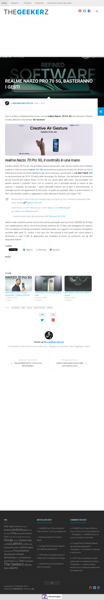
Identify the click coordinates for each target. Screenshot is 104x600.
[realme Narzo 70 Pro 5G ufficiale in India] (48, 283)
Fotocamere (21, 537)
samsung (9, 557)
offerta (17, 548)
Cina (13, 533)
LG (23, 544)
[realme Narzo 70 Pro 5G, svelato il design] (78, 283)
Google (8, 540)
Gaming (27, 537)
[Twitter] (84, 11)
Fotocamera (12, 537)
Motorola (7, 548)
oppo (30, 547)
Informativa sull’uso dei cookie (59, 3)
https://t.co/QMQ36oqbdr (59, 207)
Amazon (8, 530)
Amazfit (24, 526)
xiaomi (13, 567)
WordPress (18, 589)
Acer (6, 526)
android (17, 529)
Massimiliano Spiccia (23, 103)
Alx (33, 589)
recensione (9, 554)
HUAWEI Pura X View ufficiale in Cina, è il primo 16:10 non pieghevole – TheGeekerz (84, 531)
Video (6, 568)
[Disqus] (49, 407)
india (23, 308)
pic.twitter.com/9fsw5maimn (24, 211)
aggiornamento (15, 526)
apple (25, 530)
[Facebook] (89, 11)
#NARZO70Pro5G (34, 202)
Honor (15, 540)
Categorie (14, 3)
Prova (17, 550)
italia (8, 544)
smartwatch (9, 561)
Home (4, 3)
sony (16, 561)
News (12, 548)
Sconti (17, 558)
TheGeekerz (28, 561)
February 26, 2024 (57, 216)
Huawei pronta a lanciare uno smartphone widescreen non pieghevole (85, 567)
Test (21, 560)
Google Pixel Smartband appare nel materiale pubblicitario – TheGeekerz (84, 546)
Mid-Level (28, 544)
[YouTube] (79, 11)
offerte (23, 547)
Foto (6, 536)
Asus (30, 530)
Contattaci (39, 3)
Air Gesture (15, 308)
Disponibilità (20, 533)
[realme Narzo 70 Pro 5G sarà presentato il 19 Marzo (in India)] (18, 283)
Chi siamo (28, 3)
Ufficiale (28, 565)
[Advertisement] (52, 36)
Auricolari (7, 533)
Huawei (23, 540)
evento (28, 533)
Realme (49, 308)
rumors (20, 554)
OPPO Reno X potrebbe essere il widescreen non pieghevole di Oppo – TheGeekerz (85, 561)
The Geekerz (14, 564)
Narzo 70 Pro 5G (39, 308)
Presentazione (8, 551)
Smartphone (25, 557)
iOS (5, 544)
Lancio (29, 308)
